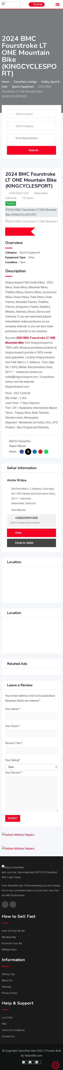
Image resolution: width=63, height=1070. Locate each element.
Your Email (12, 726)
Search (33, 150)
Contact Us (8, 1036)
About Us (7, 980)
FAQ (4, 1023)
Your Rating (12, 760)
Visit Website (18, 510)
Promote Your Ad (12, 943)
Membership (9, 937)
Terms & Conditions (13, 1030)
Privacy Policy (10, 993)
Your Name (12, 709)
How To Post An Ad (13, 930)
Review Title (13, 743)
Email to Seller (24, 542)
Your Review (13, 772)
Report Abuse (17, 446)
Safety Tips (8, 974)
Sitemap (6, 986)
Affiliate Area (9, 949)
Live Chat (7, 1017)
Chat (18, 532)
